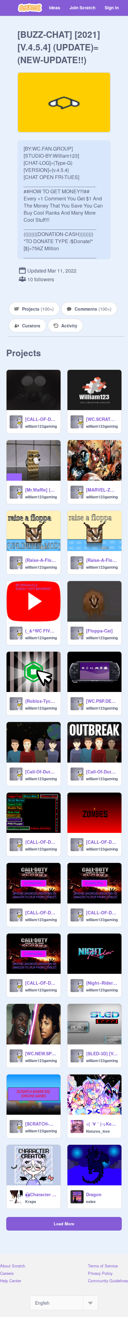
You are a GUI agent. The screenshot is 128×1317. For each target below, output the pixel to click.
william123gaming (41, 426)
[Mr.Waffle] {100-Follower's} (41, 490)
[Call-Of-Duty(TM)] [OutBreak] (102, 771)
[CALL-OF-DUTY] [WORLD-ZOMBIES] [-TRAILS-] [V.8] (41, 983)
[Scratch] (30, 7)
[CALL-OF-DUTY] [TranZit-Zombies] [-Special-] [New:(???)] (102, 842)
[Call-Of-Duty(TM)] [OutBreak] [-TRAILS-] (41, 771)
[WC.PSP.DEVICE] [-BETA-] (102, 701)
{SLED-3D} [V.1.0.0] (102, 1053)
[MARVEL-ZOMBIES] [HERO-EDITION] (102, 490)
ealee (91, 1201)
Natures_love (98, 1131)
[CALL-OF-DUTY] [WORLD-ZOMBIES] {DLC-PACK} (41, 419)
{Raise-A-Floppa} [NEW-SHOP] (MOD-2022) (41, 560)
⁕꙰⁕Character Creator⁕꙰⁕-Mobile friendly (41, 1194)
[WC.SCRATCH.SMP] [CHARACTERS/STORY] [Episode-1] (102, 419)
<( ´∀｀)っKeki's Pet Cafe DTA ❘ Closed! (102, 1124)
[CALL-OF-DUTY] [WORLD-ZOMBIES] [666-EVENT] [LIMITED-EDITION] (102, 912)
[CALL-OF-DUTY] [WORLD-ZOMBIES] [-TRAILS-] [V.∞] (41, 912)
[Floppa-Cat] (99, 631)
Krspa (30, 1201)
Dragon (94, 1194)
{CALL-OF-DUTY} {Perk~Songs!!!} (41, 842)
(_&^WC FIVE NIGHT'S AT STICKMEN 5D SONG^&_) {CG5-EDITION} (41, 631)
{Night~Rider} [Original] (102, 983)
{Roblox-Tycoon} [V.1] (41, 701)
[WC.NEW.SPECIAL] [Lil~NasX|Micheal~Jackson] (41, 1053)
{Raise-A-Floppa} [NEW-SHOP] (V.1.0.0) (102, 560)
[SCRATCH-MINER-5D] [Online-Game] (41, 1124)
